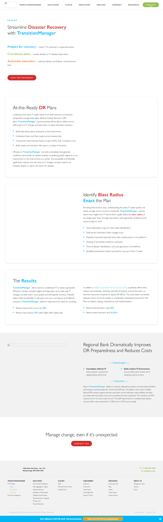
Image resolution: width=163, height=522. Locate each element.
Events (136, 489)
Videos (111, 489)
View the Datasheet (22, 77)
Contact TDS (81, 443)
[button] (81, 519)
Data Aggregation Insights (40, 486)
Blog (110, 486)
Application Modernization (40, 492)
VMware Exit (37, 501)
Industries (86, 484)
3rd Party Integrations (14, 495)
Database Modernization (40, 495)
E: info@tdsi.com (148, 470)
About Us (138, 481)
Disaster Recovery (38, 489)
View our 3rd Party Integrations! (102, 519)
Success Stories (113, 495)
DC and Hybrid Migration (40, 484)
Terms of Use (150, 512)
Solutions (37, 481)
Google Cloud (62, 489)
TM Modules (11, 484)
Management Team (139, 484)
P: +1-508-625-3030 (147, 468)
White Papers (113, 492)
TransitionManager (16, 481)
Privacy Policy (139, 512)
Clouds (61, 481)
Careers (136, 486)
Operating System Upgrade (41, 498)
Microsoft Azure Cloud (65, 486)
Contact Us (151, 5)
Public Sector (87, 489)
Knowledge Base (88, 492)
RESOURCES (113, 481)
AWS (59, 484)
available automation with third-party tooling (110, 287)
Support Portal (88, 495)
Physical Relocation (38, 504)
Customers (86, 486)
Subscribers (88, 481)
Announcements (113, 484)
